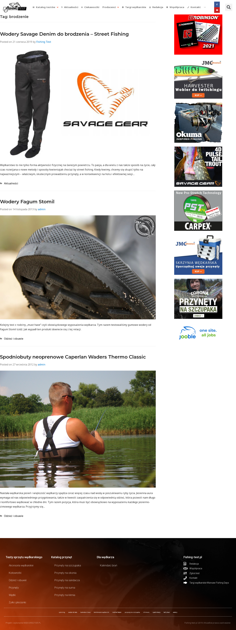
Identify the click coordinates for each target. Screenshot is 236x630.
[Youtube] (217, 10)
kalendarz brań (85, 612)
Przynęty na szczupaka (67, 565)
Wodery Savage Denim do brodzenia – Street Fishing (64, 34)
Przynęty (14, 587)
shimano (146, 612)
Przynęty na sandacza (67, 580)
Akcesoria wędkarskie (21, 565)
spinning (62, 612)
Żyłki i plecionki (17, 602)
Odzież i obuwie (13, 338)
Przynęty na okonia (65, 572)
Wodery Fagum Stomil (27, 202)
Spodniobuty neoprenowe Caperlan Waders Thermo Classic (73, 357)
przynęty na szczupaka (132, 612)
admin (41, 209)
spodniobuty (156, 612)
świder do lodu (72, 612)
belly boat (167, 612)
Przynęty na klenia (64, 595)
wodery (175, 612)
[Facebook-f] (217, 4)
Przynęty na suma (64, 587)
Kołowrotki (15, 572)
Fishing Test (43, 42)
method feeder (117, 612)
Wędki (12, 595)
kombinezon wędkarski (101, 612)
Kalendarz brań (108, 565)
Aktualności (11, 183)
